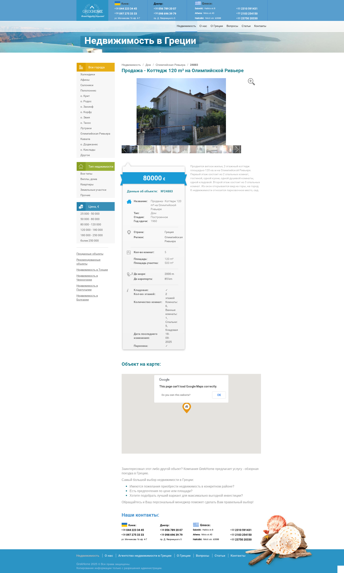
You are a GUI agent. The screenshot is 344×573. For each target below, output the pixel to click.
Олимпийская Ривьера (95, 133)
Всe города (96, 67)
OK (219, 395)
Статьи (246, 26)
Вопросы (232, 26)
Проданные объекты (89, 254)
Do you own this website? (176, 395)
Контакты (260, 26)
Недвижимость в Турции (92, 269)
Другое (85, 155)
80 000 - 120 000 (90, 224)
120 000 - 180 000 (91, 229)
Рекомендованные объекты (88, 261)
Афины (85, 79)
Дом (148, 65)
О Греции (217, 26)
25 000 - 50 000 (90, 213)
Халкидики (87, 74)
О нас (203, 26)
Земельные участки (93, 189)
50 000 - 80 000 (90, 219)
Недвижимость (186, 26)
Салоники (86, 85)
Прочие (85, 195)
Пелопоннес (88, 90)
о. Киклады (87, 149)
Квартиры (87, 184)
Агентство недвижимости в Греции (144, 555)
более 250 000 (89, 240)
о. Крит (85, 95)
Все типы (86, 173)
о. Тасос (85, 122)
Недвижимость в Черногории (87, 277)
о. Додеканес (89, 144)
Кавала (85, 139)
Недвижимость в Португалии (87, 287)
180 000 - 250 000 (91, 235)
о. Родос (85, 101)
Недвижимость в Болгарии (87, 297)
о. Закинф (86, 106)
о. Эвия (85, 117)
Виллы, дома (88, 179)
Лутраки (86, 128)
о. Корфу (86, 112)
